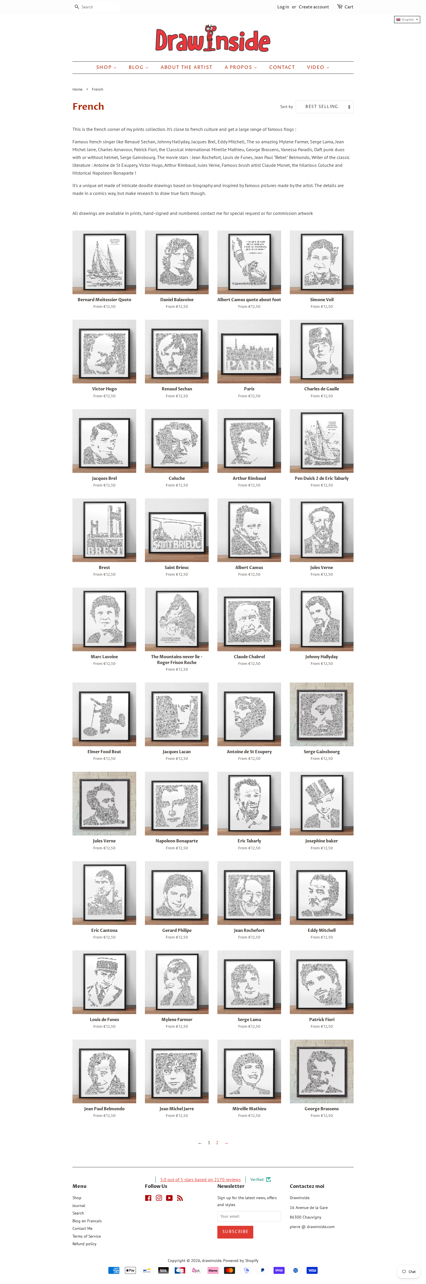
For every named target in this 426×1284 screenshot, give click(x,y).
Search (78, 1213)
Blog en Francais (87, 1220)
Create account (314, 7)
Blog (137, 67)
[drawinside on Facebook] (148, 1199)
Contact (282, 67)
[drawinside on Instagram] (159, 1199)
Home (77, 89)
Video (316, 67)
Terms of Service (86, 1236)
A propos (239, 67)
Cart (349, 7)
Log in (283, 7)
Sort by (286, 106)
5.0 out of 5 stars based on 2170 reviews (200, 1179)
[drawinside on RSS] (180, 1199)
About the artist (187, 67)
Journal (78, 1205)
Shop (104, 67)
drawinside (211, 1260)
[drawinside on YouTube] (169, 1199)
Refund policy (84, 1243)
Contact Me (82, 1228)
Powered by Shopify (240, 1260)
